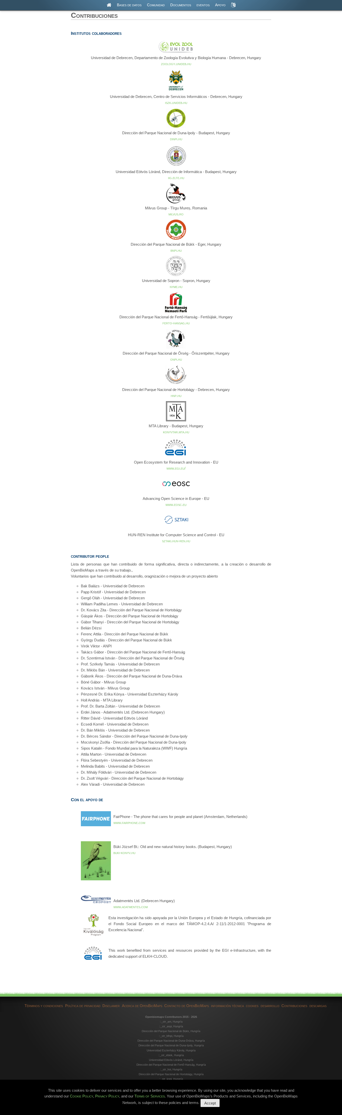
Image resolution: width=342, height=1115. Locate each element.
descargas (317, 1006)
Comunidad (156, 5)
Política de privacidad (82, 1006)
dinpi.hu (176, 139)
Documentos (180, 5)
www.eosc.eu (176, 504)
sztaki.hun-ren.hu (176, 541)
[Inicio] (109, 5)
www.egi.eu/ (176, 468)
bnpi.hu (176, 250)
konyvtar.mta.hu (176, 432)
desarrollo (270, 1006)
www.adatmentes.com (130, 907)
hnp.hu (176, 395)
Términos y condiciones (44, 1006)
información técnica (227, 1006)
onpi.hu (176, 359)
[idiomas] (233, 5)
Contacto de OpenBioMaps (186, 1006)
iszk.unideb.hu (176, 102)
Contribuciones (294, 1006)
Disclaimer (111, 1006)
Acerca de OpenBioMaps (142, 1006)
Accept (210, 1103)
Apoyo (220, 5)
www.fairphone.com (129, 822)
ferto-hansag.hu (176, 323)
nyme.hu (176, 287)
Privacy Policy (107, 1096)
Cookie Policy (81, 1096)
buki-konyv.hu (124, 853)
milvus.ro (176, 214)
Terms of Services (149, 1096)
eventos (203, 5)
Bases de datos (129, 5)
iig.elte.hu (176, 178)
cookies (252, 1006)
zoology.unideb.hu (176, 64)
